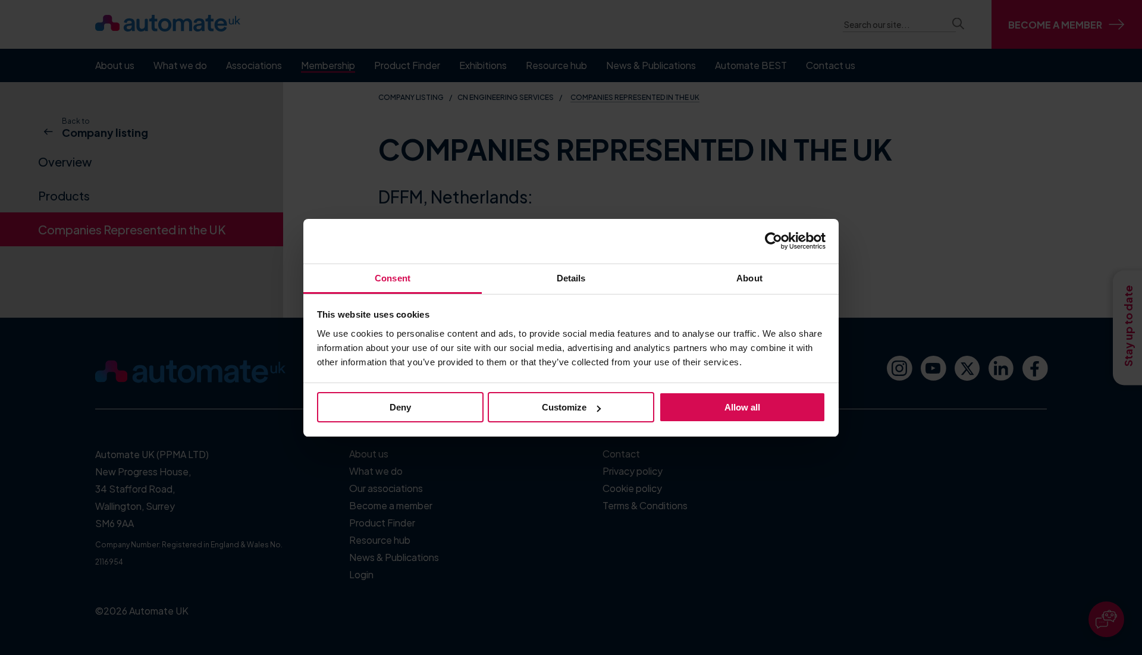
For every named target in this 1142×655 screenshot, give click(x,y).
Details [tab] (571, 278)
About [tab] (749, 278)
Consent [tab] (392, 278)
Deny (400, 407)
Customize (564, 407)
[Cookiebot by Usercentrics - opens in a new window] (773, 241)
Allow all (742, 407)
